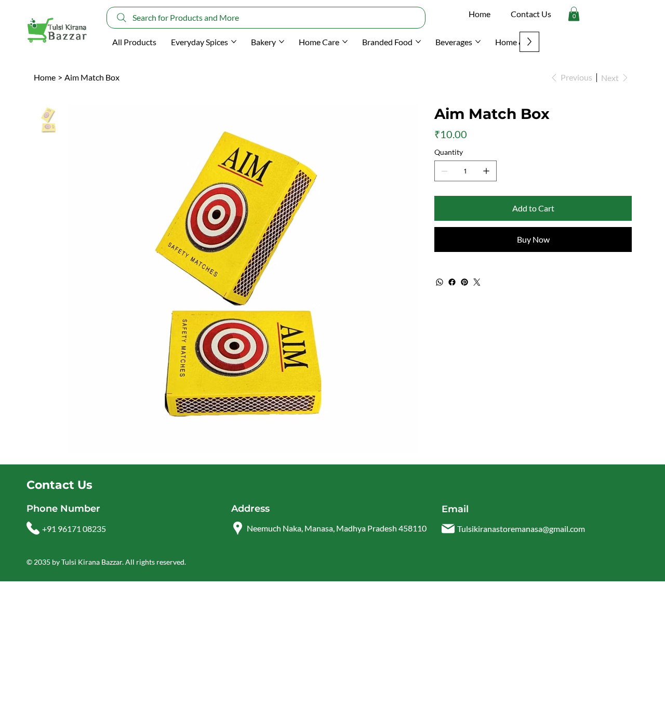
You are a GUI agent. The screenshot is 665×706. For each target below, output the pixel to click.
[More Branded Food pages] (418, 41)
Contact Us (531, 14)
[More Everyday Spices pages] (233, 41)
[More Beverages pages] (478, 41)
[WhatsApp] (439, 282)
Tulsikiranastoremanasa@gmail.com (521, 529)
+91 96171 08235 (74, 529)
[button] (574, 14)
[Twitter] (477, 282)
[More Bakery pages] (281, 41)
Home (479, 14)
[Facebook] (452, 282)
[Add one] (486, 171)
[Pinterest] (464, 282)
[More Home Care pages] (345, 41)
